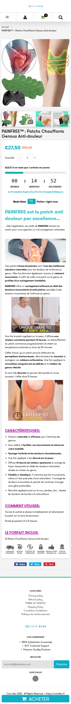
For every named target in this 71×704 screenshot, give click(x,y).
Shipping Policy (35, 606)
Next (66, 119)
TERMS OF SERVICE (35, 603)
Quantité (9, 157)
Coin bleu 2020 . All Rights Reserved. (25, 693)
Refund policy (36, 599)
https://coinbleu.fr (55, 693)
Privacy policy (35, 595)
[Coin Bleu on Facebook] (35, 679)
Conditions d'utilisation (35, 610)
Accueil (5, 26)
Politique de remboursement (35, 614)
